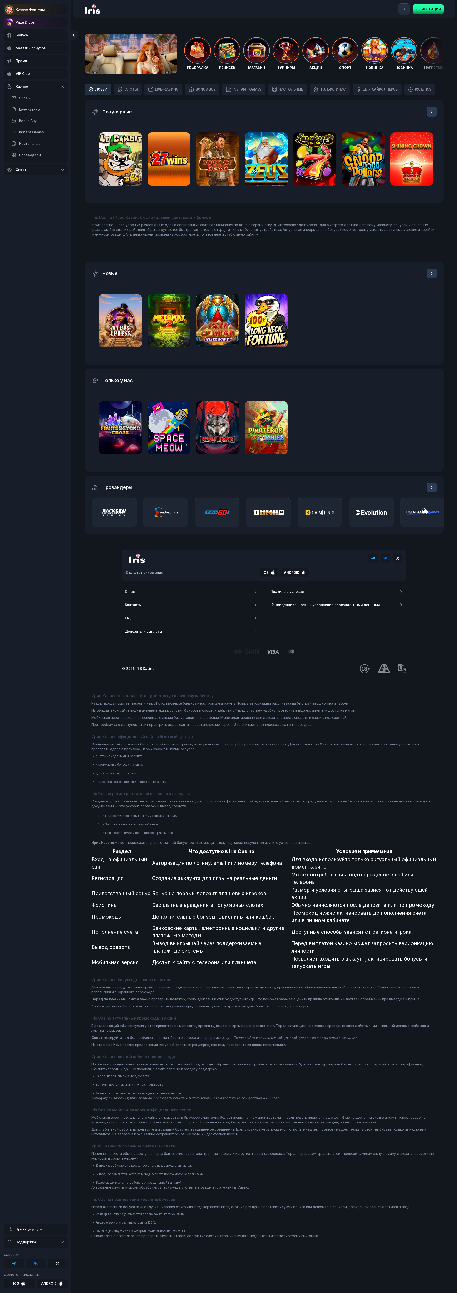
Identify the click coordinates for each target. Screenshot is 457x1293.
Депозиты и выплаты (143, 631)
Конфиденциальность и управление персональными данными (325, 605)
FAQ (128, 618)
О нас (130, 591)
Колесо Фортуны (30, 9)
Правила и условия (287, 591)
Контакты (133, 605)
